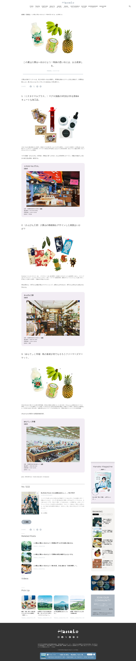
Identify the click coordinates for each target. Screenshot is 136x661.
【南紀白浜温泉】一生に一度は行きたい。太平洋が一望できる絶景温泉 (72, 657)
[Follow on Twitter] (66, 637)
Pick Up (25, 590)
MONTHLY (109, 514)
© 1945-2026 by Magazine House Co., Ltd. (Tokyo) (68, 649)
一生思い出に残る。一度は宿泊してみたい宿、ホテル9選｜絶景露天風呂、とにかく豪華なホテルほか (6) (72, 654)
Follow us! (103, 586)
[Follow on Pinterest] (70, 637)
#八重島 (26, 522)
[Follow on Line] (74, 637)
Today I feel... (53, 654)
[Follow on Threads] (77, 637)
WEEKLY (102, 514)
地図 (41, 208)
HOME (23, 14)
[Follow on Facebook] (62, 637)
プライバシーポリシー (107, 612)
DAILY (95, 514)
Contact (53, 646)
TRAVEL (28, 14)
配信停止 (111, 609)
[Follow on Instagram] (58, 637)
